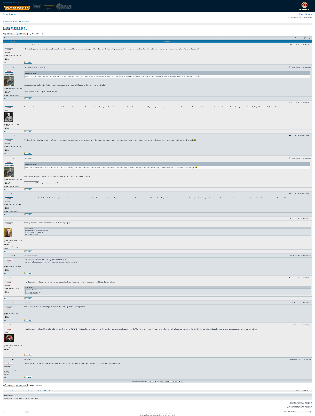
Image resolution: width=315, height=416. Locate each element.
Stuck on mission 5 (14, 27)
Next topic (308, 38)
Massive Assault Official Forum (11, 2)
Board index (7, 24)
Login (6, 14)
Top (5, 62)
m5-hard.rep (30, 292)
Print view (7, 38)
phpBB (149, 414)
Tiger (13, 29)
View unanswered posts (10, 21)
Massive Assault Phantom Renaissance (24, 24)
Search (309, 14)
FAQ (302, 14)
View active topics (23, 21)
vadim (25, 29)
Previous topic (299, 38)
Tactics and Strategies (44, 24)
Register (13, 14)
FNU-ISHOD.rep (32, 233)
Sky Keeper (18, 29)
